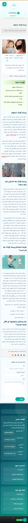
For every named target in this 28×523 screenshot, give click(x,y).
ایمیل (23, 372)
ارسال (20, 399)
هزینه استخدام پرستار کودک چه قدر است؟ (13, 97)
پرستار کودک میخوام (17, 87)
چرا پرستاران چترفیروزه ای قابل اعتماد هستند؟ (13, 103)
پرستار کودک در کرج (11, 135)
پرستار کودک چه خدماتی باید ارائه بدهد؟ (14, 92)
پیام (24, 379)
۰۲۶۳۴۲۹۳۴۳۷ (12, 13)
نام (24, 365)
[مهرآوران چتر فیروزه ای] (14, 5)
